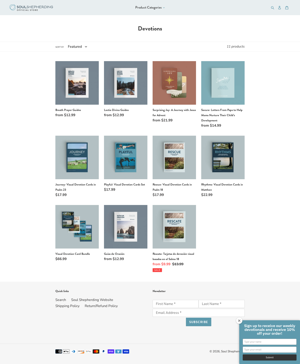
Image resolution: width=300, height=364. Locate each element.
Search (60, 299)
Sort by (59, 47)
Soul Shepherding (233, 351)
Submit (270, 357)
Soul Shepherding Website (92, 299)
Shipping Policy (67, 306)
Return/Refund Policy (101, 306)
